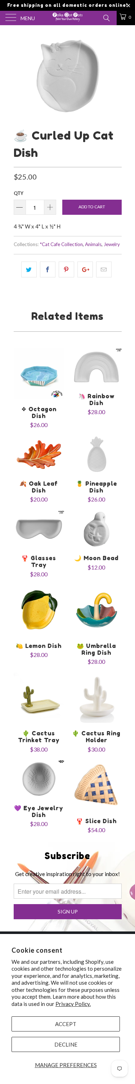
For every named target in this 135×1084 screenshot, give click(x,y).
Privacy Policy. (73, 1004)
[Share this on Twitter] (29, 269)
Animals (93, 244)
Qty (18, 193)
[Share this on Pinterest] (66, 269)
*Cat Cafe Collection (61, 244)
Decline (65, 1044)
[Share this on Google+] (85, 269)
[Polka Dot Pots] (68, 18)
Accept (65, 1024)
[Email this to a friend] (104, 269)
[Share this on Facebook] (47, 269)
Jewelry (112, 244)
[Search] (106, 17)
